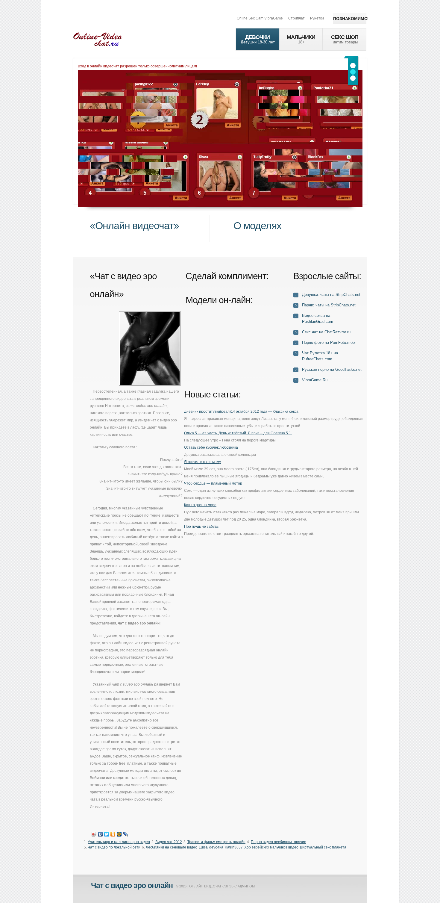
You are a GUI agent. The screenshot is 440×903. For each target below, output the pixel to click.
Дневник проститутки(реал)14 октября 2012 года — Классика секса (241, 411)
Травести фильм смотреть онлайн (216, 842)
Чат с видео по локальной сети (114, 847)
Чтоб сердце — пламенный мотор (213, 483)
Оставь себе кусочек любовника (211, 447)
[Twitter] (107, 834)
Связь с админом (238, 886)
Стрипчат (296, 18)
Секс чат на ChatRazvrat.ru (326, 332)
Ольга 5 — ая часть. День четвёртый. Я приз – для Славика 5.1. (238, 433)
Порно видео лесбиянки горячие (278, 842)
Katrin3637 (234, 847)
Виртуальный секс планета (323, 847)
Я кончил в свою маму (202, 462)
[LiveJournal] (125, 834)
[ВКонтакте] (100, 834)
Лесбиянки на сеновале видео (171, 847)
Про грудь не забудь (201, 526)
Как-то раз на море (200, 505)
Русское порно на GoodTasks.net (332, 369)
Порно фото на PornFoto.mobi (329, 342)
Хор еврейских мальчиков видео (271, 847)
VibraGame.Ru (314, 380)
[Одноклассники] (113, 834)
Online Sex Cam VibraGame (260, 18)
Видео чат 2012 (168, 842)
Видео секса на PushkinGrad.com (317, 318)
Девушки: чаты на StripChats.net (331, 294)
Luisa (203, 847)
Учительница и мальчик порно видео (119, 842)
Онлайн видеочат (97, 39)
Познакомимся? (349, 18)
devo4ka (216, 847)
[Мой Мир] (119, 834)
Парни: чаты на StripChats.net (329, 305)
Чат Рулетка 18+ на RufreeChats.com (320, 356)
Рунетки (317, 18)
